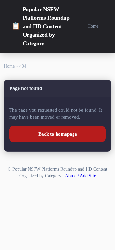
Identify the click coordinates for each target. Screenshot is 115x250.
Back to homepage (57, 134)
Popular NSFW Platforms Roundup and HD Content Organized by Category (41, 26)
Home (93, 26)
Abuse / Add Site (80, 175)
